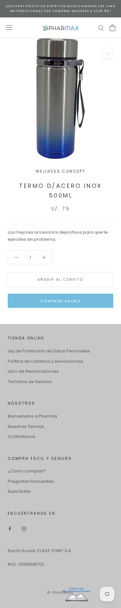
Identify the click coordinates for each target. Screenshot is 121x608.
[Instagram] (24, 528)
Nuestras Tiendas (26, 426)
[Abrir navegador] (9, 27)
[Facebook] (10, 528)
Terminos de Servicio (30, 382)
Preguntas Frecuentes (31, 481)
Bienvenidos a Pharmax (32, 416)
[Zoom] (107, 53)
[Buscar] (101, 27)
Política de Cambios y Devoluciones (45, 361)
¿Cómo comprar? (27, 471)
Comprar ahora (60, 301)
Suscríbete (19, 491)
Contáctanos (21, 436)
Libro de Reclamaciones (33, 371)
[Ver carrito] (112, 28)
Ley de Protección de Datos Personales (49, 351)
